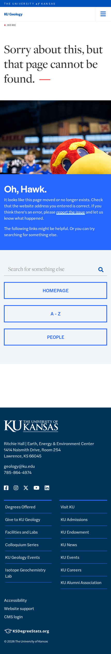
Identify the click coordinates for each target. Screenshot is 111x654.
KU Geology (13, 14)
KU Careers (71, 570)
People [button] (55, 336)
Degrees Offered (20, 507)
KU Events (70, 557)
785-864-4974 (17, 472)
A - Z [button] (56, 313)
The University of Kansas (31, 641)
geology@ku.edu (19, 466)
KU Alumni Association (81, 582)
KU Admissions (74, 519)
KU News (69, 544)
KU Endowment (75, 532)
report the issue (70, 212)
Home (11, 25)
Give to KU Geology (22, 519)
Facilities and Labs (21, 532)
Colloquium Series (21, 544)
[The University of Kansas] (31, 430)
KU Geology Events (22, 557)
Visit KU (68, 507)
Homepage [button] (56, 290)
